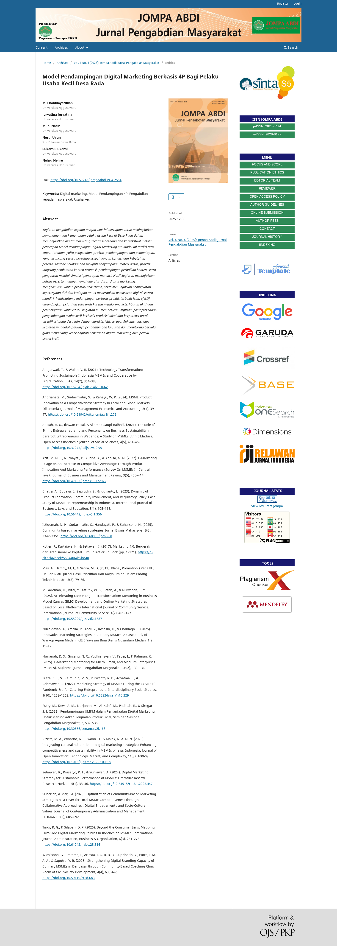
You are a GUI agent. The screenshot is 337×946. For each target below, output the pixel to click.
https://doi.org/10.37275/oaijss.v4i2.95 (72, 447)
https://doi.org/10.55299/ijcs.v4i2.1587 (72, 618)
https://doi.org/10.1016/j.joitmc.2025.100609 (76, 762)
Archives (61, 47)
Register (282, 3)
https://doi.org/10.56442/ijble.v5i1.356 (72, 514)
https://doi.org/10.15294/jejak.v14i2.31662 (75, 387)
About (80, 47)
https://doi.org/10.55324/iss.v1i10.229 (99, 695)
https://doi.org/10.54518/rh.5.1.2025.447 (121, 783)
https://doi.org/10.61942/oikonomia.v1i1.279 (82, 414)
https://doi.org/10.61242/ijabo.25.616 (71, 844)
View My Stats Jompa (267, 506)
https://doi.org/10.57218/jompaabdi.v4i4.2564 (86, 180)
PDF (178, 197)
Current (41, 47)
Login (297, 3)
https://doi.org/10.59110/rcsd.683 (68, 878)
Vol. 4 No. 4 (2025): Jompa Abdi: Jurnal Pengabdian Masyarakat (116, 63)
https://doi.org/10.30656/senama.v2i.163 (73, 728)
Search (292, 47)
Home (46, 63)
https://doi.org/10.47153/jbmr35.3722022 (74, 481)
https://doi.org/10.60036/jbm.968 (86, 536)
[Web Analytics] (267, 501)
